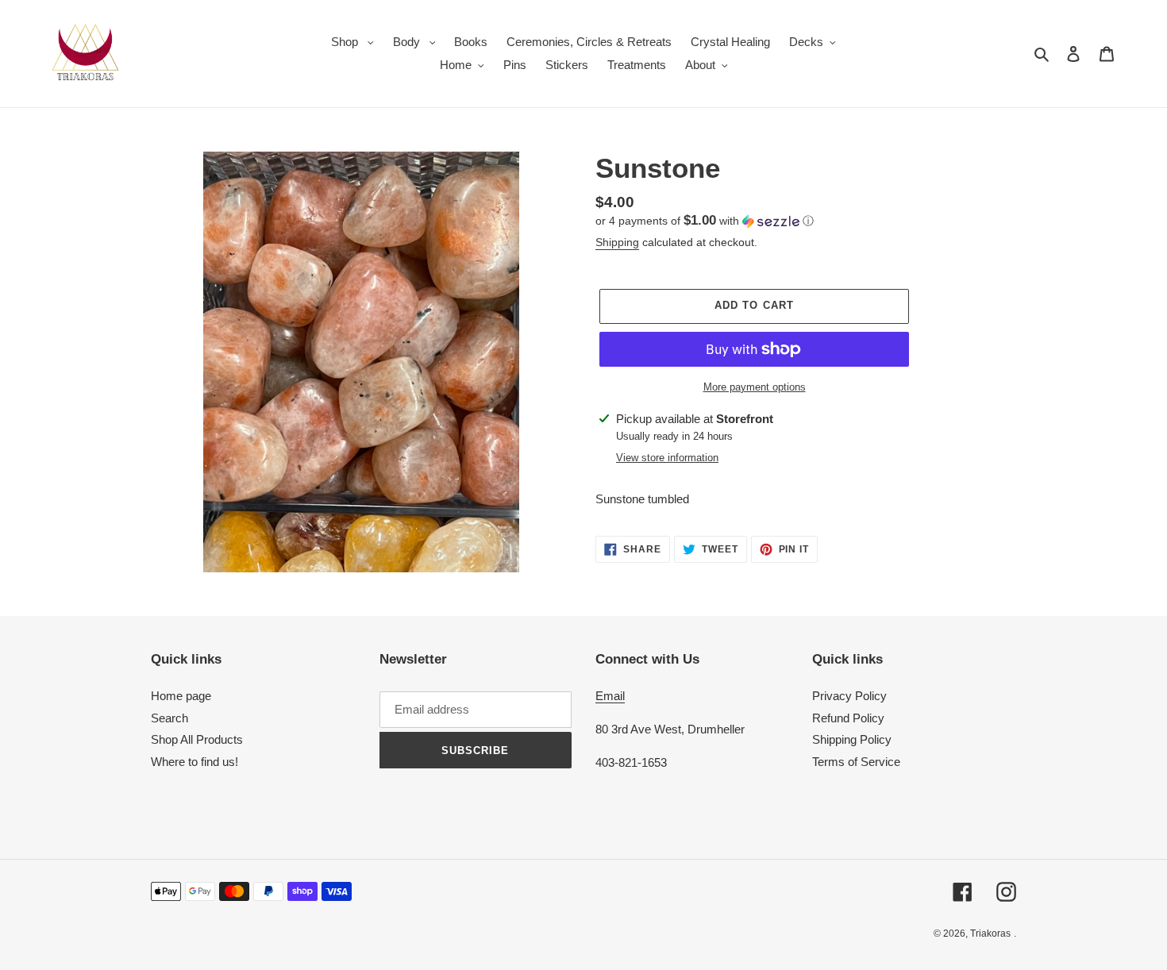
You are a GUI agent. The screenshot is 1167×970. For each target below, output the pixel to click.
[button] (704, 221)
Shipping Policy (852, 739)
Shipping (617, 242)
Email (610, 695)
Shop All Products (197, 739)
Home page (181, 695)
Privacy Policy (849, 695)
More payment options (754, 387)
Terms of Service (856, 761)
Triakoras (990, 933)
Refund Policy (848, 718)
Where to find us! (194, 761)
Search (169, 718)
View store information (667, 458)
